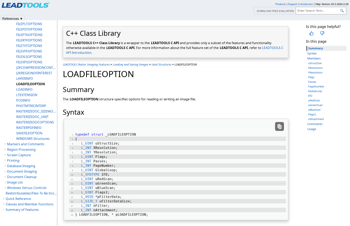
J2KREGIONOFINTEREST (34, 73)
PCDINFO (23, 100)
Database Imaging (21, 166)
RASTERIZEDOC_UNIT (32, 117)
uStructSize (315, 63)
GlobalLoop (315, 91)
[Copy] (279, 126)
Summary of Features (22, 209)
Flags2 (312, 114)
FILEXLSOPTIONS (29, 56)
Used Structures (161, 64)
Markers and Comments (25, 144)
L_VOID (87, 197)
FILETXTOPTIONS (29, 46)
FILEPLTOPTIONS (29, 24)
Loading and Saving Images (130, 64)
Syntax (312, 53)
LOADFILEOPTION (30, 84)
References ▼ (12, 18)
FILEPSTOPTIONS (29, 29)
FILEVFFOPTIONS (29, 51)
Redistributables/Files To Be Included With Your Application (31, 193)
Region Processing (21, 149)
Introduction (306, 4)
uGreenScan (315, 105)
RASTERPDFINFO (29, 127)
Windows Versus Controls (27, 188)
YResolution (315, 72)
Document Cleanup (22, 177)
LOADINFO (24, 89)
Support (292, 4)
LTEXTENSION (26, 95)
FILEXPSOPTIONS (29, 62)
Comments (314, 124)
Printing (13, 160)
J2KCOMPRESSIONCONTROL (36, 67)
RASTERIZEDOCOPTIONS (35, 122)
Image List (15, 182)
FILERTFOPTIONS (29, 40)
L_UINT (87, 143)
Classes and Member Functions (29, 204)
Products (280, 4)
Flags (311, 77)
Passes (312, 82)
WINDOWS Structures (33, 138)
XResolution (315, 68)
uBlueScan (314, 109)
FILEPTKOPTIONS (29, 35)
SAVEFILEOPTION (29, 133)
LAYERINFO (24, 78)
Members (314, 58)
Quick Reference (18, 198)
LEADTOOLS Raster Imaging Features (86, 64)
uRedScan (314, 100)
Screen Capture (19, 155)
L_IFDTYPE (90, 174)
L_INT (86, 148)
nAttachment (316, 119)
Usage (311, 129)
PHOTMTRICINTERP (31, 106)
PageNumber (316, 86)
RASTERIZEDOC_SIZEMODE (36, 111)
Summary (315, 48)
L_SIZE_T (89, 201)
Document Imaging (22, 171)
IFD (310, 96)
